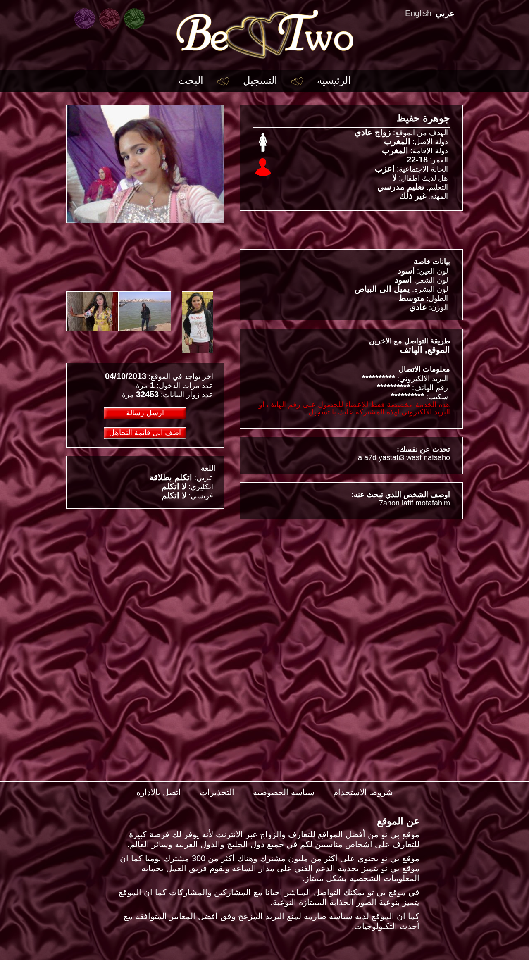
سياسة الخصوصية (284, 792)
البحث (190, 80)
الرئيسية (334, 80)
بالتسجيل (322, 412)
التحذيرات (217, 792)
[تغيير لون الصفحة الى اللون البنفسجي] (84, 18)
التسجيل (260, 80)
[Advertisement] (145, 575)
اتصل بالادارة (158, 792)
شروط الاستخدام (363, 792)
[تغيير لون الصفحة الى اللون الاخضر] (134, 18)
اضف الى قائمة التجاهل (145, 433)
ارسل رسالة (145, 413)
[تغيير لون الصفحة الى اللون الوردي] (109, 18)
